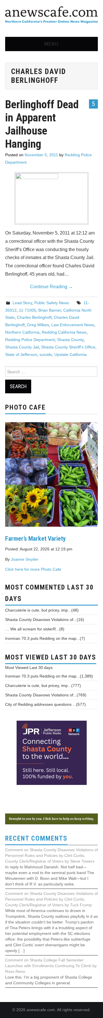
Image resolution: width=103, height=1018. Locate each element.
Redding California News (64, 332)
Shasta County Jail (22, 347)
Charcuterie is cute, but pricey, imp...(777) (43, 685)
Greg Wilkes (38, 324)
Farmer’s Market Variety (35, 538)
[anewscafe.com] (51, 15)
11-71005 (27, 310)
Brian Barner (49, 310)
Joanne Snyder (24, 559)
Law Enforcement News (72, 324)
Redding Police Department (30, 339)
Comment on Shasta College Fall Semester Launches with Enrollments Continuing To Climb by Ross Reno (51, 966)
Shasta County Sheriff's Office (68, 347)
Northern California (22, 332)
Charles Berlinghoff (34, 317)
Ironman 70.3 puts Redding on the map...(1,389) (49, 676)
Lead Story (22, 302)
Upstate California (70, 354)
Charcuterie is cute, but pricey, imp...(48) (42, 610)
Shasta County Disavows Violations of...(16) (44, 619)
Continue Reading (51, 286)
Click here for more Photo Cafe (33, 569)
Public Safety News (51, 302)
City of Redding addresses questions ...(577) (45, 704)
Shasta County (70, 339)
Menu (51, 44)
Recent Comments (36, 838)
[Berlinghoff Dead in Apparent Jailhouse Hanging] (51, 198)
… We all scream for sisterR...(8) (34, 629)
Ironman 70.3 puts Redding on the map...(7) (45, 638)
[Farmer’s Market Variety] (51, 474)
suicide (45, 354)
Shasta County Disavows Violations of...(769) (45, 695)
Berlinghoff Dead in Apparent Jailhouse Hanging (42, 124)
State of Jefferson (21, 354)
